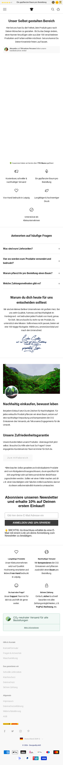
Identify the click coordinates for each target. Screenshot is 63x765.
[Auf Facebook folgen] (4, 731)
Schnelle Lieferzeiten (12, 672)
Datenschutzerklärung (13, 706)
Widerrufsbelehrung (12, 711)
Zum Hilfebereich (17, 458)
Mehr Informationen (31, 627)
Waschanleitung (10, 658)
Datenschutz (9, 682)
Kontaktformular (10, 648)
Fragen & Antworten (12, 653)
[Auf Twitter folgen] (12, 731)
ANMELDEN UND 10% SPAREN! (31, 522)
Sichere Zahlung (10, 687)
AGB (5, 716)
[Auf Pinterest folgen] (28, 731)
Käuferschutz (9, 677)
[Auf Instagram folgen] (20, 731)
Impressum (8, 701)
